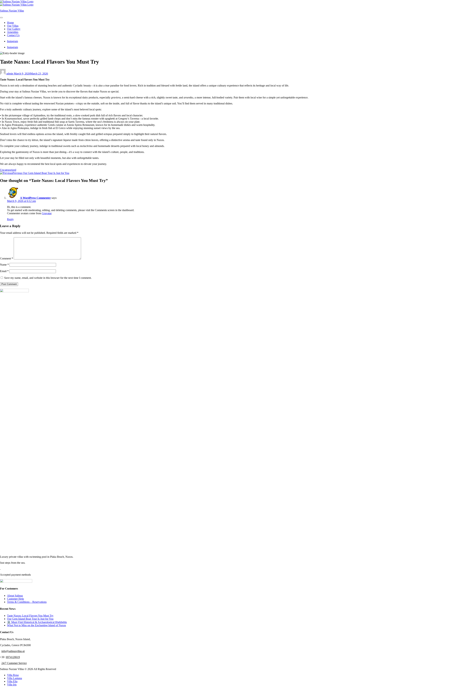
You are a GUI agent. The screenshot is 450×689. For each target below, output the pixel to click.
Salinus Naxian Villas (12, 10)
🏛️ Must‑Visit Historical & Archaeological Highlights (37, 622)
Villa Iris (12, 684)
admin (10, 73)
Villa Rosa (13, 675)
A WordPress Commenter (35, 197)
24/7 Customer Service (14, 663)
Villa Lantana (14, 678)
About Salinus (15, 595)
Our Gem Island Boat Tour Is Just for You (30, 618)
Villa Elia (12, 681)
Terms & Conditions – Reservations (27, 601)
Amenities (12, 32)
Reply (10, 219)
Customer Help (15, 598)
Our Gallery (13, 28)
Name (4, 264)
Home (10, 22)
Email (4, 271)
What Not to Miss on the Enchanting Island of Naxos (36, 625)
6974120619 (13, 657)
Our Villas (12, 25)
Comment (6, 258)
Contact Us (13, 35)
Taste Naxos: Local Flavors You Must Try (30, 615)
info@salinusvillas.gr (13, 651)
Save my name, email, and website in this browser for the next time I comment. (48, 277)
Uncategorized (8, 169)
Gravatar (46, 213)
